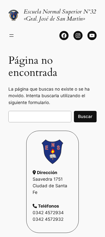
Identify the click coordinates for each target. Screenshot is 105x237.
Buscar (85, 116)
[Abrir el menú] (11, 35)
